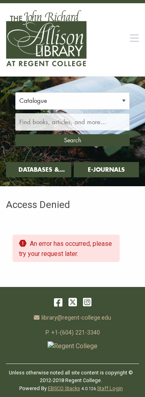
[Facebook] (58, 302)
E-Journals (106, 169)
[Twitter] (72, 302)
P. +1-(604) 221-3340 (73, 332)
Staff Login (110, 388)
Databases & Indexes (39, 171)
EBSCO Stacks (64, 388)
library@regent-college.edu (76, 317)
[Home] (46, 38)
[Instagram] (87, 302)
